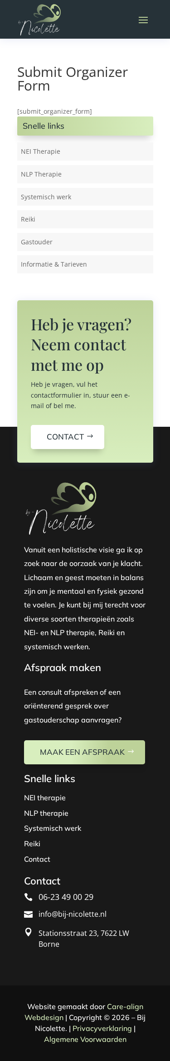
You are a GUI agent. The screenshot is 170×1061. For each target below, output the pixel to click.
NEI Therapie (40, 151)
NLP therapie (46, 813)
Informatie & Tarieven (54, 264)
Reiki (28, 219)
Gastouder (37, 241)
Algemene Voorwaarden (85, 1039)
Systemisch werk (46, 196)
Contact (65, 436)
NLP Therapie (41, 174)
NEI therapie (45, 797)
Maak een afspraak (82, 752)
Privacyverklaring (102, 1028)
